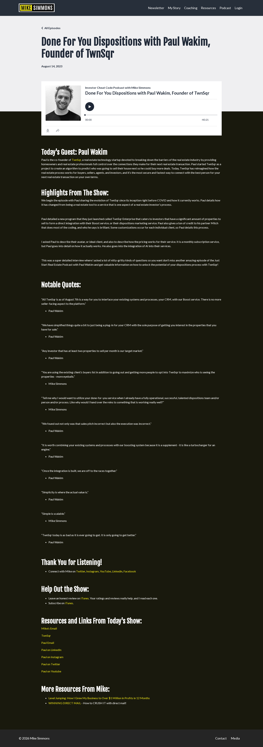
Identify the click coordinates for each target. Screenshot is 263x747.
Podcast (225, 8)
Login (238, 8)
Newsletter (156, 8)
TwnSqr (76, 159)
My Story (174, 8)
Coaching (190, 8)
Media (235, 738)
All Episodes (52, 28)
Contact (221, 738)
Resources (208, 8)
